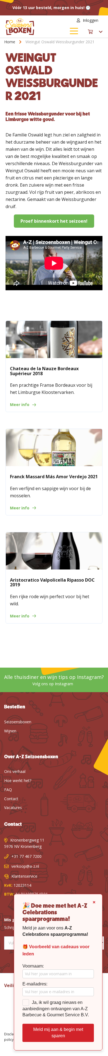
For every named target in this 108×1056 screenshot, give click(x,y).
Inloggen (90, 20)
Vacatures (13, 807)
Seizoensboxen (17, 721)
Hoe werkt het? (17, 780)
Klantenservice (24, 876)
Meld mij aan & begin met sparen (58, 1032)
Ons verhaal (14, 771)
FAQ (8, 789)
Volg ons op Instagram (52, 683)
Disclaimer (12, 1034)
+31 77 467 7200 (26, 856)
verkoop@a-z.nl (25, 866)
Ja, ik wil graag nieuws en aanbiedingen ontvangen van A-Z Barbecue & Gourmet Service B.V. (55, 1008)
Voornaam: (33, 966)
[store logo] (30, 26)
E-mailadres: (34, 984)
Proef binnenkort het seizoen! (54, 221)
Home (10, 41)
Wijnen (10, 730)
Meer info (19, 404)
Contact (11, 798)
